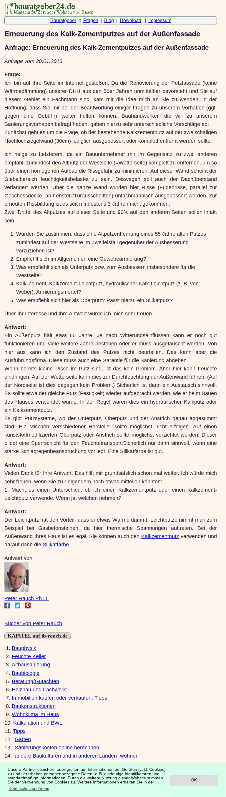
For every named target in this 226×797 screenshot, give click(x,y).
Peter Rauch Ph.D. (26, 598)
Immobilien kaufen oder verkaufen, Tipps (59, 698)
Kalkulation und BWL (37, 723)
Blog (109, 20)
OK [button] (194, 780)
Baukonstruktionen (34, 706)
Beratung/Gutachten (35, 681)
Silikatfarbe (56, 545)
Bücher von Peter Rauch (33, 623)
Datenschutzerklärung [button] (29, 788)
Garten (23, 739)
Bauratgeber (63, 20)
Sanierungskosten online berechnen (57, 748)
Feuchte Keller (29, 656)
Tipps (19, 731)
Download (130, 20)
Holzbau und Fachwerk (39, 690)
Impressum (159, 20)
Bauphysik (24, 648)
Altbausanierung (31, 665)
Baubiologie (25, 673)
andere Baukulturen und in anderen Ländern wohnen (77, 756)
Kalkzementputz (160, 536)
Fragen (90, 20)
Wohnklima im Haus (35, 714)
